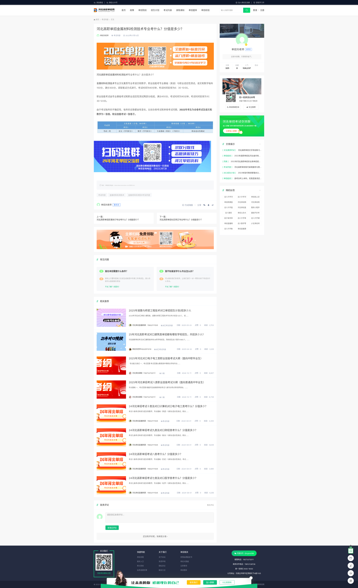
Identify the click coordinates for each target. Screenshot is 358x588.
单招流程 (140, 557)
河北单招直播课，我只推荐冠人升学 (242, 208)
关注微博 (252, 107)
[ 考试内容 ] (227, 167)
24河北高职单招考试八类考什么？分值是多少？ (155, 454)
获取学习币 (260, 3)
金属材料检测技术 (106, 83)
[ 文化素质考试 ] (229, 150)
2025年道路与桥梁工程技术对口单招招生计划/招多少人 (160, 310)
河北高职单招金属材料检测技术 (112, 74)
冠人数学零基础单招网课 (242, 223)
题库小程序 (255, 207)
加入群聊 (210, 582)
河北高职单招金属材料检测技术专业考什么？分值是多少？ (140, 29)
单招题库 (193, 10)
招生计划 (155, 10)
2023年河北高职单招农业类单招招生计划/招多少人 (246, 161)
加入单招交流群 (244, 3)
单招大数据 (184, 561)
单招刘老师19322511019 (141, 349)
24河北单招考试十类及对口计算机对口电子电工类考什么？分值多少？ (168, 406)
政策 (132, 10)
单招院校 (142, 10)
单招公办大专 (242, 213)
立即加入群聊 (231, 131)
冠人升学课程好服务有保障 (255, 218)
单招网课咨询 (234, 107)
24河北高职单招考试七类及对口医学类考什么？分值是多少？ (163, 478)
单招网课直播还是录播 (228, 202)
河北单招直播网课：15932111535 (145, 325)
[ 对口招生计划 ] (229, 173)
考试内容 (167, 10)
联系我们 (194, 582)
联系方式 (162, 570)
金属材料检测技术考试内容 (139, 195)
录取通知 (180, 10)
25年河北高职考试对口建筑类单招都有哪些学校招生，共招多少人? (166, 334)
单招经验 (205, 10)
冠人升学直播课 (228, 208)
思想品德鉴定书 (186, 557)
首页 (124, 10)
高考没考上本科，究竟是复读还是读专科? (247, 178)
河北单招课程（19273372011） (144, 373)
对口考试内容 (168, 325)
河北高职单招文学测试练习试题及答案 (249, 150)
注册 (262, 10)
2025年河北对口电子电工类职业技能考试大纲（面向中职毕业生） (166, 358)
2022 (182, 109)
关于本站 (162, 557)
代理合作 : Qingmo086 (245, 553)
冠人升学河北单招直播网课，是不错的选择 (228, 197)
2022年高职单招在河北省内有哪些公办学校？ (247, 156)
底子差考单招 (228, 218)
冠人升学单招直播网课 (242, 218)
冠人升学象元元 (228, 229)
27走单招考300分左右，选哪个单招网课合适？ (255, 223)
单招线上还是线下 (255, 197)
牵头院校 (140, 566)
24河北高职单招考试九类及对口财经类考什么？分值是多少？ (163, 430)
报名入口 (140, 561)
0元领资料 (227, 582)
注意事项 (183, 566)
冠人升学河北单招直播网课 (242, 197)
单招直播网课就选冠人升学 (228, 223)
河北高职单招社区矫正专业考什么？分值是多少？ (181, 219)
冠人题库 (228, 213)
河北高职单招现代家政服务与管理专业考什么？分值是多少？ (247, 167)
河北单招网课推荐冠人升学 (242, 202)
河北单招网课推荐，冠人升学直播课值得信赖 (255, 202)
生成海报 (188, 205)
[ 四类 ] (225, 161)
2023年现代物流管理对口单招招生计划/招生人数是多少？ (249, 173)
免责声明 (162, 561)
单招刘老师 (104, 35)
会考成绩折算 (142, 570)
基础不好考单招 (255, 213)
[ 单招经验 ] (227, 156)
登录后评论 (112, 528)
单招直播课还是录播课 (242, 229)
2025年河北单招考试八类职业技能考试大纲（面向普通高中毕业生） (167, 382)
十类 (163, 373)
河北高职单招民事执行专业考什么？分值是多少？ (118, 219)
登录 (255, 10)
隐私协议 (162, 566)
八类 (163, 397)
